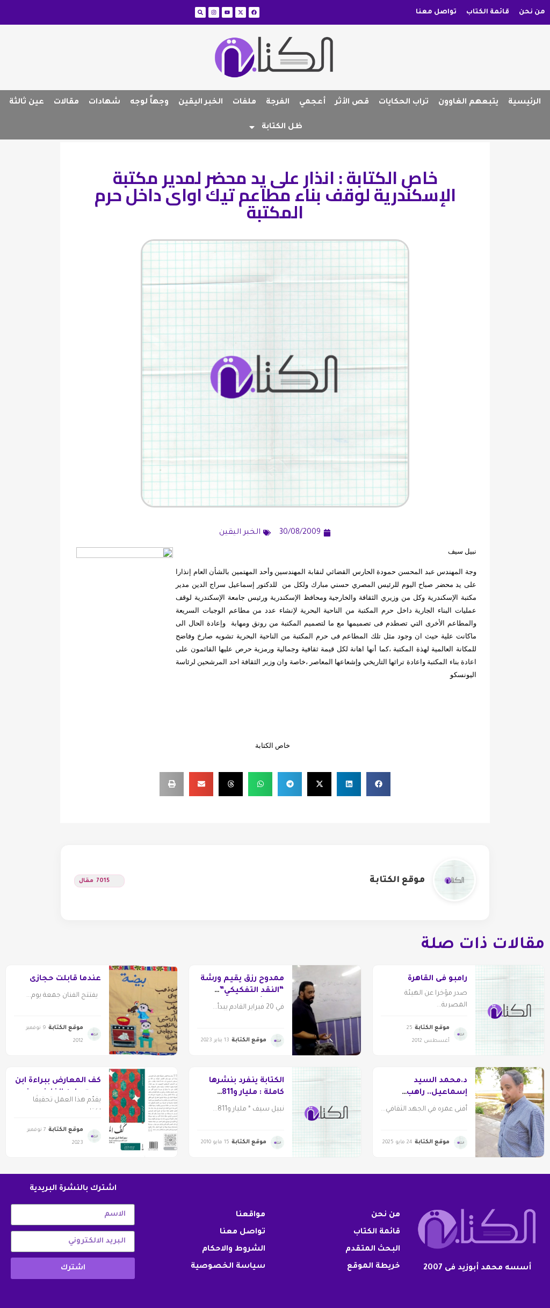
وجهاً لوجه (149, 102)
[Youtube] (227, 12)
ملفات (244, 102)
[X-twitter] (240, 12)
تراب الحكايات (404, 102)
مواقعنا (250, 1215)
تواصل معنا (436, 12)
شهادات (104, 102)
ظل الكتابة (282, 127)
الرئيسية (524, 102)
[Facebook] (254, 12)
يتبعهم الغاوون (468, 102)
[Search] (200, 12)
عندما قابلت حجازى (65, 979)
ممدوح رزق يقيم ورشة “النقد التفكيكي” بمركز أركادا (242, 991)
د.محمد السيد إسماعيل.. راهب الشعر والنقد (437, 1093)
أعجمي (312, 102)
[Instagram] (213, 12)
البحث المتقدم (372, 1249)
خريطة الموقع (373, 1266)
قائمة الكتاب (487, 12)
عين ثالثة (26, 102)
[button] (378, 784)
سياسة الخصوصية (228, 1266)
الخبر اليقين (200, 102)
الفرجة (278, 102)
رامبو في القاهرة (437, 979)
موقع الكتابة (397, 880)
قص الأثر (352, 102)
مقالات (66, 102)
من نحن (532, 12)
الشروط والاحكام (233, 1249)
